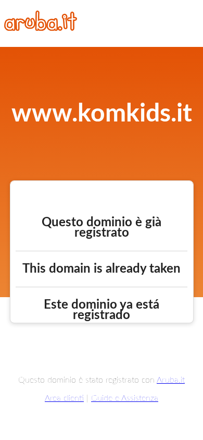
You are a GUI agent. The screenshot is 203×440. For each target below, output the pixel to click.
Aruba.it (171, 380)
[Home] (40, 28)
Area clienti (64, 398)
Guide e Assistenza (124, 398)
